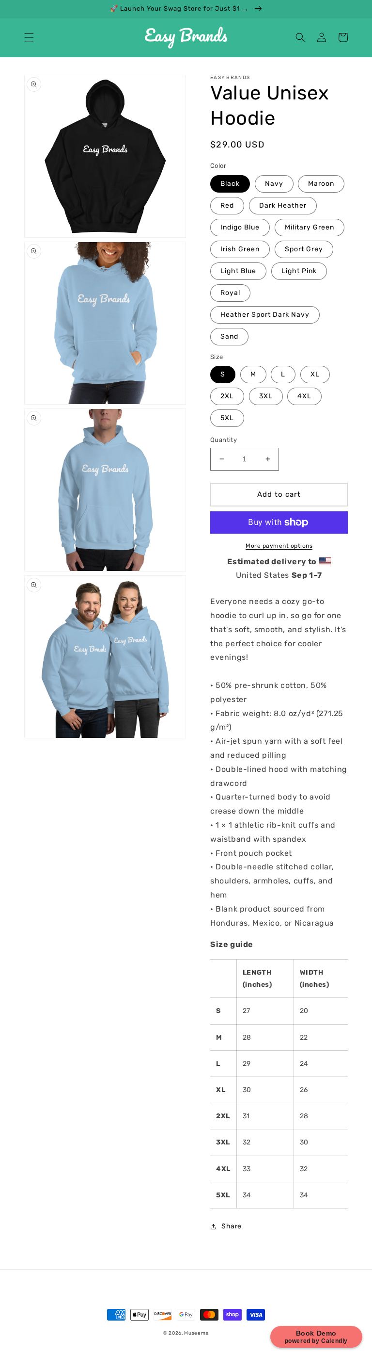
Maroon (321, 184)
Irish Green (240, 249)
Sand (229, 336)
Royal (230, 293)
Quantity (223, 439)
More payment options (279, 545)
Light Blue (238, 271)
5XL (227, 418)
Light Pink (299, 271)
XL (315, 374)
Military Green (309, 227)
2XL (227, 396)
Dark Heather (283, 205)
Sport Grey (304, 249)
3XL (266, 396)
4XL (304, 396)
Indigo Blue (240, 227)
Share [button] (231, 1226)
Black (230, 184)
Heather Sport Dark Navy (265, 314)
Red (227, 205)
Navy (274, 184)
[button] (29, 37)
